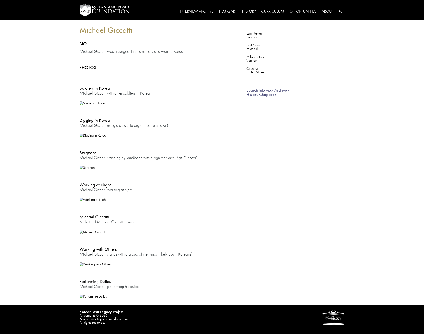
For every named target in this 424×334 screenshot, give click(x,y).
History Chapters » (261, 94)
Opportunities (303, 11)
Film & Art (228, 11)
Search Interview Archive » (268, 90)
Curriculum (272, 11)
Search (340, 11)
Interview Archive (196, 11)
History (249, 11)
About (328, 11)
